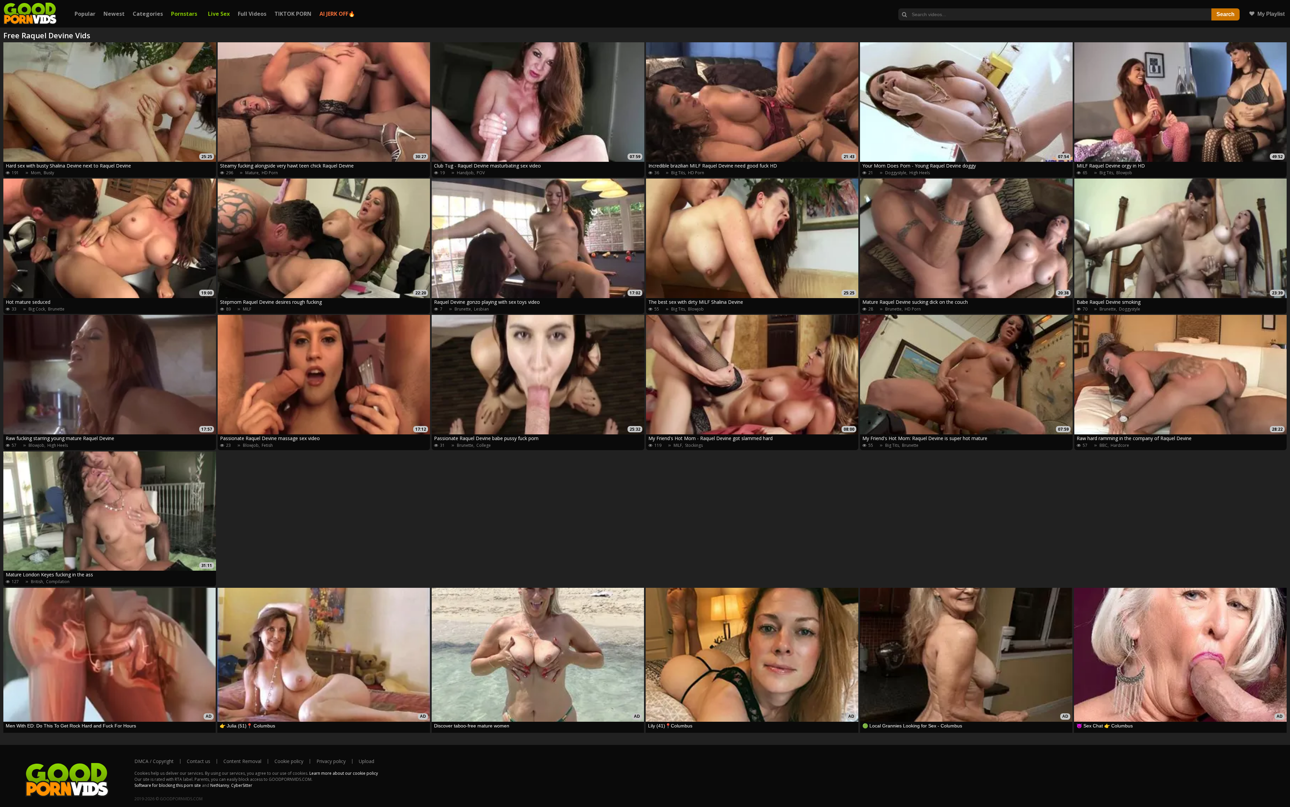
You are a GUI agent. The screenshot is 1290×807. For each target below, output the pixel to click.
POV (481, 173)
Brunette (56, 309)
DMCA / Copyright (154, 761)
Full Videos (252, 13)
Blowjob (1124, 173)
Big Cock (37, 309)
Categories (148, 13)
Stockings (694, 445)
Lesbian (481, 309)
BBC (1104, 445)
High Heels (919, 173)
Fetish (267, 445)
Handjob (465, 173)
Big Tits (678, 173)
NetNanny (219, 785)
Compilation (58, 581)
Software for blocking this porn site (167, 785)
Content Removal (242, 761)
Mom (36, 173)
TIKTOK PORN (292, 13)
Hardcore (1120, 445)
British (37, 581)
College (483, 445)
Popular (85, 13)
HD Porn (270, 173)
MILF (247, 309)
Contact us (198, 761)
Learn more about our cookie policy (343, 773)
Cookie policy (288, 761)
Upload (366, 761)
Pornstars (184, 13)
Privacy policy (331, 761)
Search (1225, 14)
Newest (114, 13)
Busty (49, 173)
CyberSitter (241, 785)
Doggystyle (895, 173)
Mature (252, 173)
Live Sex (219, 13)
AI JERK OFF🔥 (337, 13)
